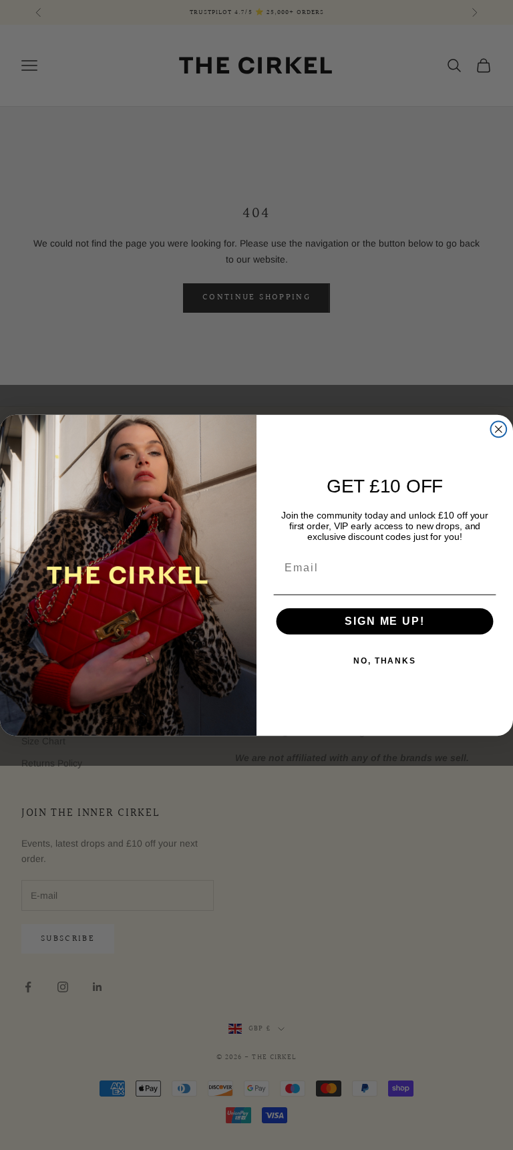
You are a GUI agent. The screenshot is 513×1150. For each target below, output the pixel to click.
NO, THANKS (384, 661)
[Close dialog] (499, 429)
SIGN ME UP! (384, 621)
